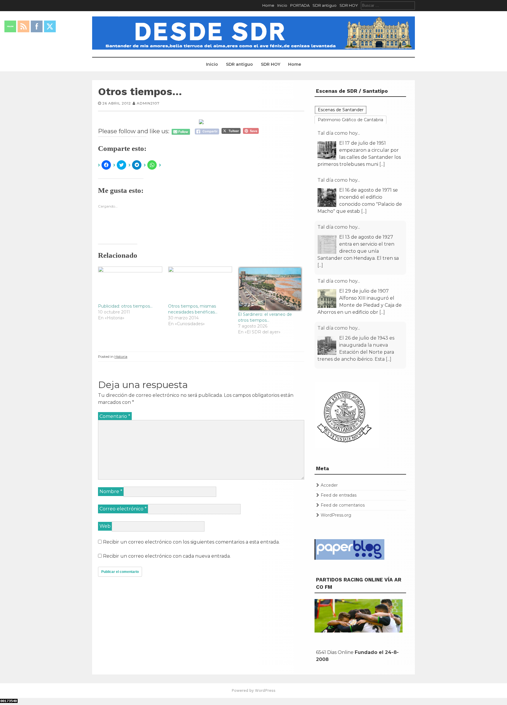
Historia (120, 356)
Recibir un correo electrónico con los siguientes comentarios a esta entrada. (191, 542)
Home (268, 5)
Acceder (329, 485)
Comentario (114, 416)
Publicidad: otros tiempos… (125, 306)
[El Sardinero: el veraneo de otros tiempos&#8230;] (270, 289)
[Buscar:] (388, 5)
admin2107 (148, 103)
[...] (382, 164)
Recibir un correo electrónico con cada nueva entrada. (167, 556)
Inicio (282, 5)
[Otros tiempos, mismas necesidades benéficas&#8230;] (200, 285)
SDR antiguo (324, 5)
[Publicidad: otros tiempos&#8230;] (130, 285)
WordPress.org (336, 515)
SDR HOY (348, 5)
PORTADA (300, 5)
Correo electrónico (123, 509)
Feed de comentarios (343, 505)
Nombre (110, 491)
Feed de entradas (338, 495)
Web (105, 526)
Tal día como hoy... (338, 133)
